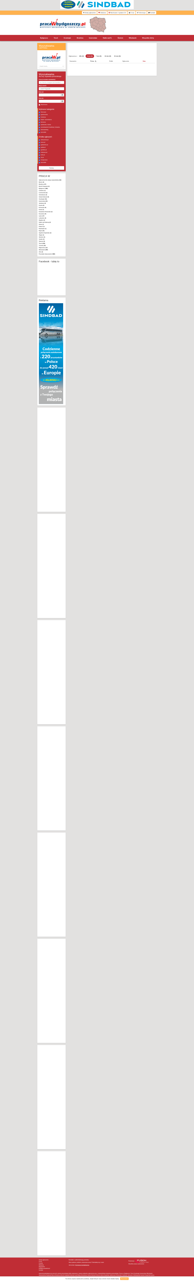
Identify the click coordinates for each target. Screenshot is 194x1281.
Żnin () (41, 252)
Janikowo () (42, 203)
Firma (92, 61)
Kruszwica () (42, 214)
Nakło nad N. (107, 38)
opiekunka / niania (46, 124)
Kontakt (152, 12)
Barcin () (41, 182)
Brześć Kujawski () (44, 186)
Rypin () (42, 230)
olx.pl (42, 157)
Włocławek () (43, 250)
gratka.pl (43, 147)
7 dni (98, 56)
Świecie (120, 38)
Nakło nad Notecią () (45, 222)
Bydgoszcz (44, 38)
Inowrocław (93, 38)
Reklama (41, 1265)
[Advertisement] (128, 24)
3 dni (90, 56)
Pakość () (42, 226)
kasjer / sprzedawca (46, 119)
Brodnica (80, 38)
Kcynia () (41, 205)
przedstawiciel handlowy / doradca (50, 127)
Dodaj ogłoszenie (90, 12)
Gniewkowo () (43, 195)
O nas (132, 12)
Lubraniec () (42, 218)
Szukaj (51, 168)
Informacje (142, 12)
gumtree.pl (44, 150)
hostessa (43, 117)
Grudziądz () (43, 199)
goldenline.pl (44, 144)
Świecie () (42, 241)
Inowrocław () (43, 201)
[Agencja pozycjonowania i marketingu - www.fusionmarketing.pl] (142, 1261)
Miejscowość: (43, 85)
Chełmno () (42, 190)
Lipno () (41, 216)
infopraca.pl (44, 152)
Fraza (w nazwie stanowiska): (47, 79)
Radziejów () (42, 228)
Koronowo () (42, 207)
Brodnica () (42, 184)
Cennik (41, 1263)
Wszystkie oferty (148, 38)
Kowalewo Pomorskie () (46, 211)
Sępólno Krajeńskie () (45, 233)
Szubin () (41, 239)
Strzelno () (42, 237)
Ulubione (103, 12)
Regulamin (42, 1266)
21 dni (117, 56)
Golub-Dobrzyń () (44, 197)
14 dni (108, 56)
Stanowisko (73, 61)
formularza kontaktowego (82, 1265)
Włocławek (132, 38)
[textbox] (51, 66)
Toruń (56, 38)
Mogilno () (42, 220)
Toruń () (42, 243)
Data (144, 61)
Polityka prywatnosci (44, 1268)
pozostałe (43, 132)
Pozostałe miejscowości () (47, 254)
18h (81, 56)
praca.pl (43, 142)
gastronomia (44, 114)
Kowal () (41, 209)
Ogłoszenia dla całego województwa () (50, 180)
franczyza (43, 112)
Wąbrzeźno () (43, 247)
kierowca (43, 122)
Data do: (41, 98)
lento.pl (43, 155)
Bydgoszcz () (43, 188)
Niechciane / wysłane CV (118, 12)
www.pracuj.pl (44, 139)
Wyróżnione (44, 104)
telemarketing (44, 129)
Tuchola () (42, 245)
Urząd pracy (44, 160)
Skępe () (41, 235)
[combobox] (51, 66)
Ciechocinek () (43, 192)
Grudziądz (67, 38)
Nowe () (41, 224)
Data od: (41, 92)
